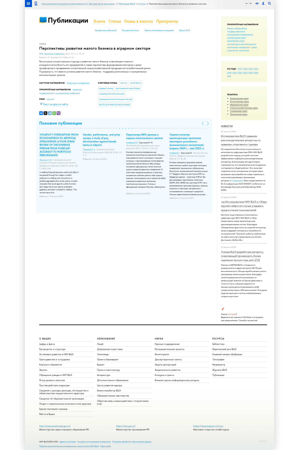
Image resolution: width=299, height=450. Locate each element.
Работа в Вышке (47, 414)
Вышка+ (101, 364)
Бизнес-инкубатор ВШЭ (109, 390)
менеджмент (245, 47)
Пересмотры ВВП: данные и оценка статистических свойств (144, 136)
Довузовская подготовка (110, 349)
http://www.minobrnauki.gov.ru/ (55, 426)
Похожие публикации (60, 123)
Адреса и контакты (67, 441)
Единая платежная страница (53, 408)
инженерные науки (236, 40)
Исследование (236, 180)
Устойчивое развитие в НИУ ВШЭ (56, 354)
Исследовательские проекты (169, 349)
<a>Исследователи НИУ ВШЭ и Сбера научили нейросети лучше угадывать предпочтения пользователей (244, 206)
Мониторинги (162, 354)
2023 (229, 72)
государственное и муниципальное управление (240, 33)
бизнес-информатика (237, 28)
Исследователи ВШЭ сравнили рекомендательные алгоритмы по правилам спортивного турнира (241, 140)
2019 (250, 72)
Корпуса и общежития (50, 364)
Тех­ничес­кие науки (238, 114)
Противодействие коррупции (54, 385)
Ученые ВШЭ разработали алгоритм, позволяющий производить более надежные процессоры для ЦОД (242, 256)
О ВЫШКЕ (45, 338)
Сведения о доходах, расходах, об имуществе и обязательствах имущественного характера (63, 392)
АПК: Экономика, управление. (52, 54)
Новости (227, 126)
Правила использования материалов (159, 30)
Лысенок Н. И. (46, 160)
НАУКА (159, 338)
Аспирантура (103, 375)
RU (247, 3)
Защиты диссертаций (165, 364)
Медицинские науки (239, 104)
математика (232, 47)
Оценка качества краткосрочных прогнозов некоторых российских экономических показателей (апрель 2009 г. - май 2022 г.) (186, 141)
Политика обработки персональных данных (132, 441)
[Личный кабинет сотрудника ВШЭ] (263, 3)
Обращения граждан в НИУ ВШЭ (55, 375)
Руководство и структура (52, 349)
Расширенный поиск (130, 30)
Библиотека (218, 343)
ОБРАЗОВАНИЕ (106, 338)
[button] (116, 128)
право (254, 47)
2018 (256, 72)
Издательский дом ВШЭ (224, 349)
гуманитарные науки (236, 37)
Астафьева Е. (174, 153)
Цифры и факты (47, 343)
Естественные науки (239, 101)
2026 (245, 68)
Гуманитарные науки (239, 98)
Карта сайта (105, 446)
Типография (218, 359)
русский (50, 99)
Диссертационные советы (168, 359)
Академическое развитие (167, 369)
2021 (240, 72)
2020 (245, 72)
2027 (240, 68)
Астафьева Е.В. (132, 142)
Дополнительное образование (112, 380)
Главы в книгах (138, 21)
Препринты (167, 21)
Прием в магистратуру (108, 369)
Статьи (114, 21)
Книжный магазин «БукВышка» (227, 354)
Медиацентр (218, 364)
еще (229, 75)
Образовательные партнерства (113, 395)
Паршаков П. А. (89, 149)
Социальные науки (238, 110)
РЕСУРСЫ (218, 338)
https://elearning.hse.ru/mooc (208, 426)
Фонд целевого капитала (52, 380)
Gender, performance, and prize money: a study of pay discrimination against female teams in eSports (101, 140)
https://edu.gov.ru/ (125, 426)
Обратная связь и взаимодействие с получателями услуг (123, 402)
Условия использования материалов (94, 441)
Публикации (68, 20)
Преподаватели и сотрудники (54, 359)
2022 (234, 72)
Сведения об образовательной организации (61, 398)
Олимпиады (103, 354)
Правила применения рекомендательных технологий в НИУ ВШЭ (69, 446)
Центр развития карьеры (109, 385)
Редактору (263, 441)
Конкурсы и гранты (164, 375)
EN (250, 3)
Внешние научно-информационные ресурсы (177, 380)
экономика (244, 50)
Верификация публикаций (106, 30)
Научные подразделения (167, 343)
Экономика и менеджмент (78, 83)
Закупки (43, 369)
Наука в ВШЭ (184, 30)
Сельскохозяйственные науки (244, 107)
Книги (99, 21)
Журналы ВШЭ (219, 369)
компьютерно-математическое (241, 44)
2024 (256, 68)
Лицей (100, 343)
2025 (250, 68)
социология (232, 50)
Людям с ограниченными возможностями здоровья (65, 403)
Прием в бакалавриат (108, 359)
